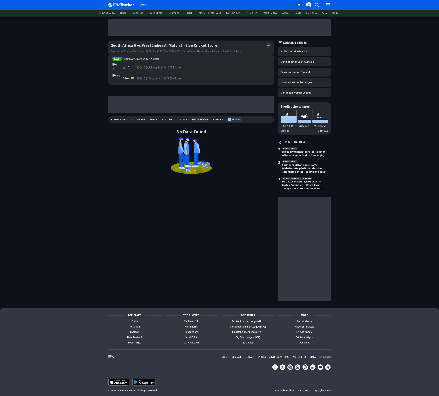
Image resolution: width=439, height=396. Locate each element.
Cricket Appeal (304, 332)
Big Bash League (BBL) (248, 337)
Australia (135, 326)
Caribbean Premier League (296, 92)
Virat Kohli (191, 337)
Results (218, 119)
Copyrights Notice (322, 390)
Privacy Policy (304, 390)
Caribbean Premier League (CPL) (248, 326)
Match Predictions (210, 12)
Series (298, 12)
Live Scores (108, 12)
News (123, 13)
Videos (286, 12)
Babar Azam (191, 332)
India (135, 321)
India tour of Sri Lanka (294, 51)
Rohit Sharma (191, 326)
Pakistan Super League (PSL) (247, 332)
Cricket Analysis (304, 337)
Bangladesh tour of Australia (298, 61)
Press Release (304, 321)
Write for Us (299, 356)
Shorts (236, 119)
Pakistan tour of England (295, 72)
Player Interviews (304, 326)
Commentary (119, 119)
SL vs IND (138, 13)
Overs (153, 119)
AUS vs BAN (156, 13)
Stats (183, 119)
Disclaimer (325, 356)
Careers (262, 356)
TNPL (189, 13)
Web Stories (270, 12)
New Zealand (134, 337)
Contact (236, 356)
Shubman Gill (191, 321)
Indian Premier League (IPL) (247, 321)
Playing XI (168, 119)
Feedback (249, 356)
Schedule (311, 12)
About (225, 356)
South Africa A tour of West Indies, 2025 (131, 51)
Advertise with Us (279, 356)
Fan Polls (304, 342)
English (143, 4)
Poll (324, 12)
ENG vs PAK (174, 13)
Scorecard (138, 119)
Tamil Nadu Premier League (296, 82)
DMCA (313, 356)
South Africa (134, 342)
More (335, 13)
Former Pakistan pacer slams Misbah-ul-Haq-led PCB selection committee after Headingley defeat (304, 168)
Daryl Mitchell (191, 342)
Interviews (252, 12)
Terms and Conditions (284, 390)
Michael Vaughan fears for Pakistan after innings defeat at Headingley (303, 153)
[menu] (328, 5)
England (134, 332)
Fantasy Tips (233, 12)
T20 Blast (248, 342)
